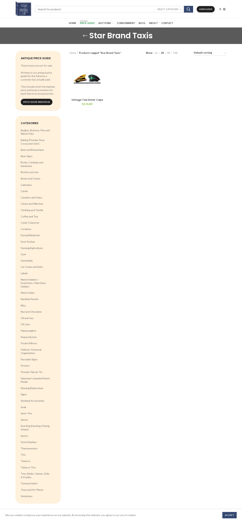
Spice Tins (26, 413)
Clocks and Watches (32, 203)
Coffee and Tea (29, 216)
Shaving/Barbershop (32, 388)
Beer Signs (27, 156)
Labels (24, 273)
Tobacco (25, 460)
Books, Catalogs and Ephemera (32, 164)
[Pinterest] (224, 9)
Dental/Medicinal (30, 235)
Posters (25, 365)
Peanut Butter (29, 337)
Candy (24, 191)
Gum (23, 254)
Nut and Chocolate (31, 311)
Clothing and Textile (32, 210)
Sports (24, 435)
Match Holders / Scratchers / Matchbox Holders (33, 283)
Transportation (29, 483)
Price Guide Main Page (36, 102)
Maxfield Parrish (29, 299)
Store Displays (29, 442)
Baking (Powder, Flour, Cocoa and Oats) (33, 141)
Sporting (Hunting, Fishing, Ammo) (35, 427)
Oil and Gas (27, 318)
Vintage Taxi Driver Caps (87, 99)
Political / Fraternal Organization (31, 351)
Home (73, 52)
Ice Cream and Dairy (32, 266)
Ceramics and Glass (31, 197)
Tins (23, 454)
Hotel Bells (27, 260)
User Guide (205, 9)
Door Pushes (28, 241)
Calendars (26, 184)
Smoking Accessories (32, 400)
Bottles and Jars (30, 172)
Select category (167, 9)
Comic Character (30, 222)
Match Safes (28, 292)
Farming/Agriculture (32, 248)
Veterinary (26, 496)
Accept (229, 515)
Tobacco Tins (28, 467)
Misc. (23, 305)
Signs (24, 394)
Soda (23, 407)
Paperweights (28, 330)
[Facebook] (220, 9)
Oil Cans (25, 324)
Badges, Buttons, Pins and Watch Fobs (35, 132)
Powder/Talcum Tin (31, 371)
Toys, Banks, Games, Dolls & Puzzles (35, 475)
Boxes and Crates (30, 178)
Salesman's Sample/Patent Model (35, 380)
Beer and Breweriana (32, 149)
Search (188, 9)
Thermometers (29, 448)
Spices (24, 419)
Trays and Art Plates (32, 489)
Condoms (26, 229)
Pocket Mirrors (29, 343)
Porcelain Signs (29, 359)
